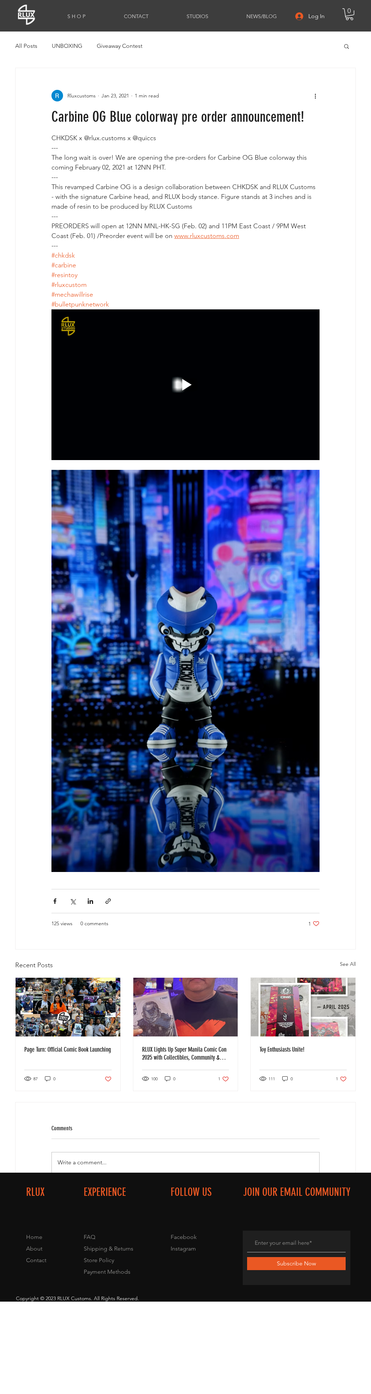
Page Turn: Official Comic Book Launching (67, 1049)
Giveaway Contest (119, 45)
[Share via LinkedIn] (90, 901)
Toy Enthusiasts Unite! (281, 1049)
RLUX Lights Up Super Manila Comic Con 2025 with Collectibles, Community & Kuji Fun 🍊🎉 (184, 1053)
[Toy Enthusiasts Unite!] (303, 1007)
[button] (349, 14)
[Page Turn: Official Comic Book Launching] (68, 1007)
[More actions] (315, 95)
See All (348, 964)
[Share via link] (108, 901)
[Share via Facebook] (54, 901)
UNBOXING (67, 45)
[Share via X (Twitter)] (72, 901)
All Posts (26, 45)
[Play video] (185, 384)
